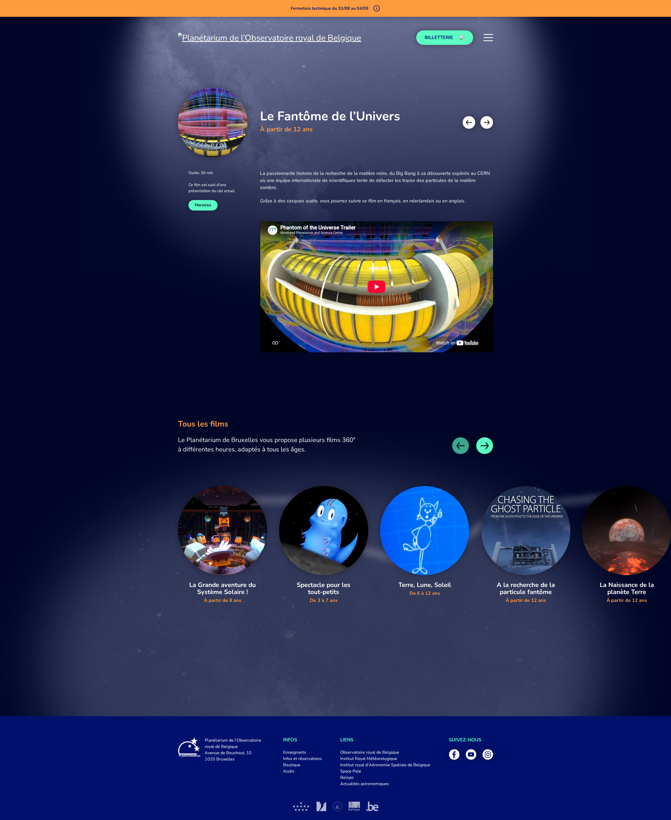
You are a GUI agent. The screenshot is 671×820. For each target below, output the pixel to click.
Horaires (203, 205)
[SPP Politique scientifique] (354, 806)
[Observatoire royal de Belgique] (301, 806)
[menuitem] (302, 752)
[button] (488, 37)
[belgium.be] (372, 806)
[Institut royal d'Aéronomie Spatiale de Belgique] (337, 806)
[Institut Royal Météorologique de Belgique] (321, 806)
